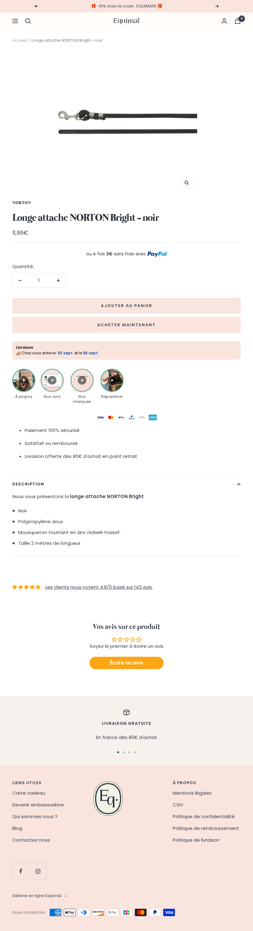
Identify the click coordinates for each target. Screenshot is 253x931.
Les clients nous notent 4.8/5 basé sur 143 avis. (99, 587)
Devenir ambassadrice (38, 804)
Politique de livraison (196, 840)
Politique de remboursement (206, 828)
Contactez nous (31, 840)
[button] (23, 384)
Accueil (19, 40)
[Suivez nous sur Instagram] (37, 871)
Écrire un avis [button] (126, 662)
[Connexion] (224, 20)
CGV (178, 804)
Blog (17, 828)
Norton (21, 203)
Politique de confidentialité (204, 816)
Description (28, 484)
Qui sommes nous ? (34, 816)
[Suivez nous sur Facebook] (20, 871)
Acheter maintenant (126, 325)
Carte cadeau (28, 793)
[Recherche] (28, 21)
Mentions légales (192, 793)
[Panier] (237, 21)
